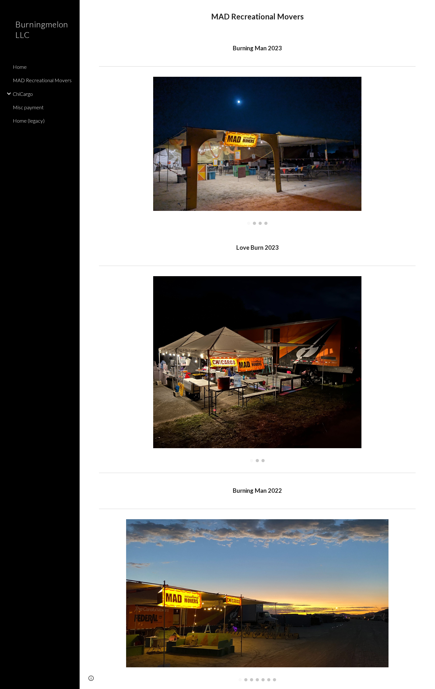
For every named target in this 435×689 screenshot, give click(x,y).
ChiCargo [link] (23, 94)
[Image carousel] (257, 151)
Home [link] (20, 67)
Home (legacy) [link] (29, 121)
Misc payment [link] (28, 107)
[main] (257, 16)
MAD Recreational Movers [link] (42, 80)
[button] (427, 9)
